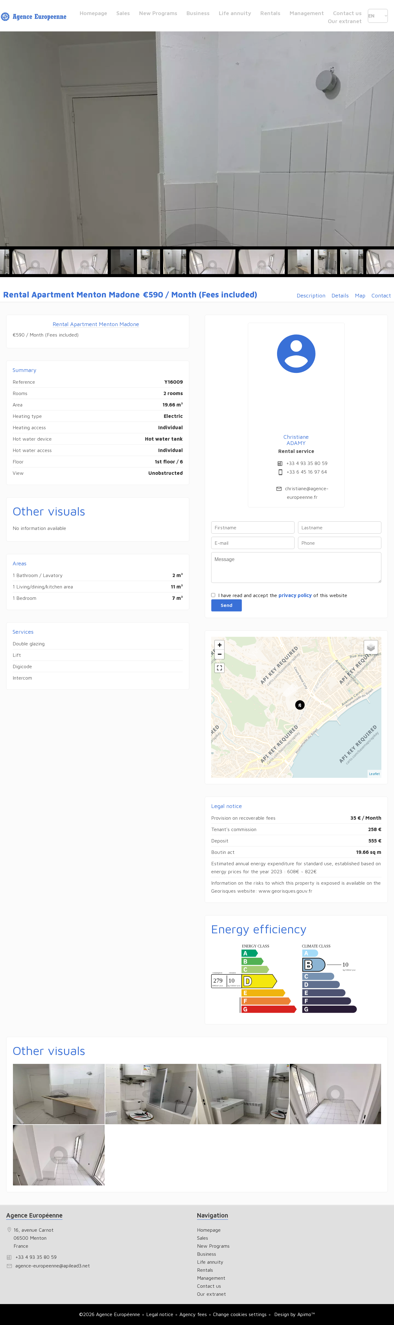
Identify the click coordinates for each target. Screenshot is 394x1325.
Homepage (35, 17)
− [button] (220, 654)
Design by (294, 1314)
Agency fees (193, 1314)
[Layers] (371, 647)
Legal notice (159, 1314)
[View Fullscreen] (219, 668)
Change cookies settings (240, 1314)
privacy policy (295, 595)
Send (226, 605)
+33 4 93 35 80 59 (307, 463)
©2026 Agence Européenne (109, 1314)
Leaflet (374, 774)
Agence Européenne (34, 1215)
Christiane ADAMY (296, 440)
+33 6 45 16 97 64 (307, 472)
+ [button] (220, 645)
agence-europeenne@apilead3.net (52, 1265)
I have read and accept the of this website (282, 595)
